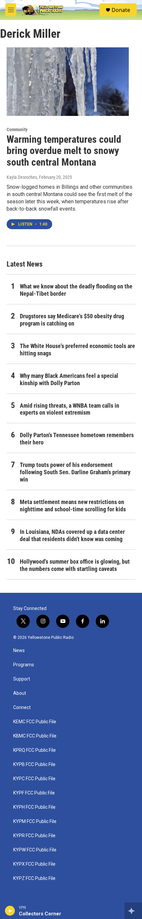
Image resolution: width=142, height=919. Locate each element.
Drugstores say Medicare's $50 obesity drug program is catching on (72, 320)
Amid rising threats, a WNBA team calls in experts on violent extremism (69, 409)
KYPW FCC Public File (34, 849)
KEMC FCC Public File (34, 721)
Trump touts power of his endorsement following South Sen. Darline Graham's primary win (75, 472)
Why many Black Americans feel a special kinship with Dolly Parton (69, 379)
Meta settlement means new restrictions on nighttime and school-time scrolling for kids (73, 505)
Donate (121, 10)
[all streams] (133, 910)
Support (21, 679)
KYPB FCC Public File (34, 764)
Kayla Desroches (22, 177)
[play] (10, 910)
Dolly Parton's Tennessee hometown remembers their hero (77, 439)
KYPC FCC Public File (34, 778)
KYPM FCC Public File (34, 821)
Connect (22, 707)
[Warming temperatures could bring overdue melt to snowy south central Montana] (68, 81)
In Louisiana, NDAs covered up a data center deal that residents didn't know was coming (72, 535)
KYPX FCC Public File (34, 864)
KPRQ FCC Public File (34, 750)
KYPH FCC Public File (34, 807)
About (19, 693)
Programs (23, 664)
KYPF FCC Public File (34, 793)
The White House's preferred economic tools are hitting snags (77, 349)
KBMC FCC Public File (34, 736)
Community (17, 129)
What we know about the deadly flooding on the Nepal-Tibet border (76, 290)
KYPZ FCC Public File (34, 878)
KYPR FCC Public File (34, 835)
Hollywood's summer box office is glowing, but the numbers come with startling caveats (75, 565)
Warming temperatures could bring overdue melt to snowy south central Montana (64, 150)
